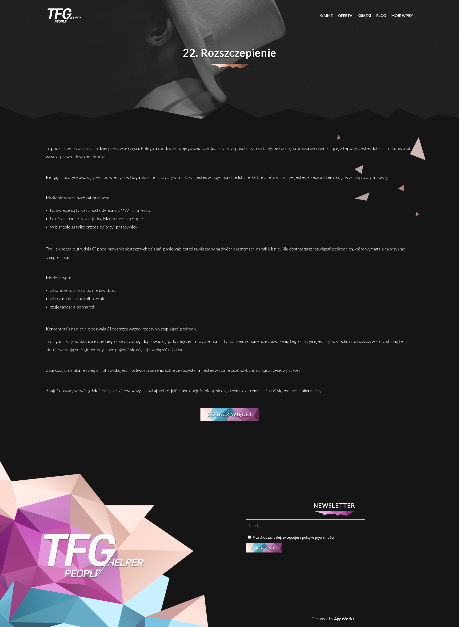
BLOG (381, 15)
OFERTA (345, 15)
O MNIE (326, 15)
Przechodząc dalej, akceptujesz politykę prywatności (293, 537)
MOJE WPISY (402, 15)
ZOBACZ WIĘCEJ (229, 414)
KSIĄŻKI (364, 15)
